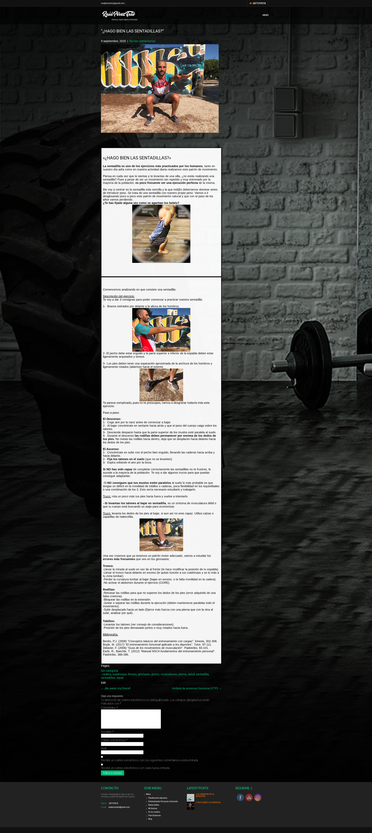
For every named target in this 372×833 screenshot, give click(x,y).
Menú (265, 15)
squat (120, 677)
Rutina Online (153, 805)
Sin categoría (109, 670)
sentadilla (202, 674)
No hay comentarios (142, 41)
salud (191, 674)
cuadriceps (119, 674)
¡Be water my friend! (115, 688)
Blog (150, 819)
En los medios (154, 812)
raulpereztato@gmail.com (113, 3)
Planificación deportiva (157, 798)
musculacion (169, 674)
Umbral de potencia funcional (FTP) (197, 688)
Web (104, 748)
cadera (106, 674)
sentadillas (108, 677)
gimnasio (144, 674)
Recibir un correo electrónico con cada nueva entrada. (135, 768)
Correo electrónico (114, 740)
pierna (182, 674)
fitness (132, 674)
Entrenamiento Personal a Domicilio (163, 801)
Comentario (109, 707)
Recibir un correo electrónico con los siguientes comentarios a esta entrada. (149, 760)
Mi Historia (152, 808)
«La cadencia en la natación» (205, 795)
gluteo (155, 674)
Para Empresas (154, 815)
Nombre (107, 732)
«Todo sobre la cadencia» (208, 802)
